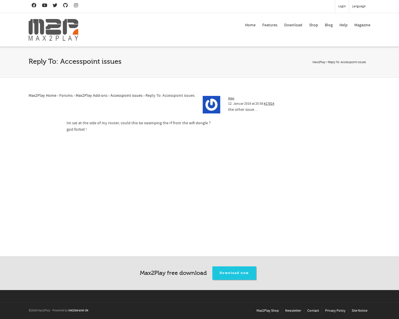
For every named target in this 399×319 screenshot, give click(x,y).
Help (343, 25)
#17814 (269, 103)
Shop (313, 25)
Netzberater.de (78, 310)
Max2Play (319, 62)
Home (250, 25)
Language (358, 6)
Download (293, 25)
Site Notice (359, 310)
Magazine (362, 25)
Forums (66, 95)
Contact (313, 310)
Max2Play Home (42, 95)
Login (342, 6)
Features (269, 25)
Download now (234, 272)
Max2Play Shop (267, 310)
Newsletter (293, 310)
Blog (329, 25)
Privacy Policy (335, 310)
